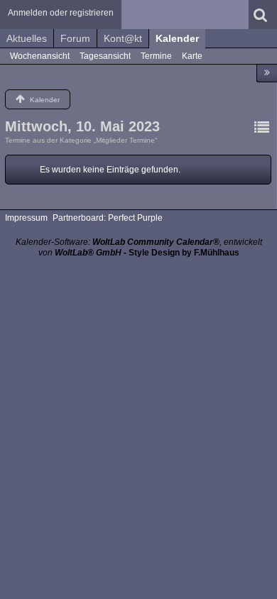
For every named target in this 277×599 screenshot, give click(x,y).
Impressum (26, 218)
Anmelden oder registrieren (61, 13)
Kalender (177, 38)
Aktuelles (26, 38)
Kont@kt (123, 38)
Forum (75, 38)
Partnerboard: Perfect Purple (108, 218)
